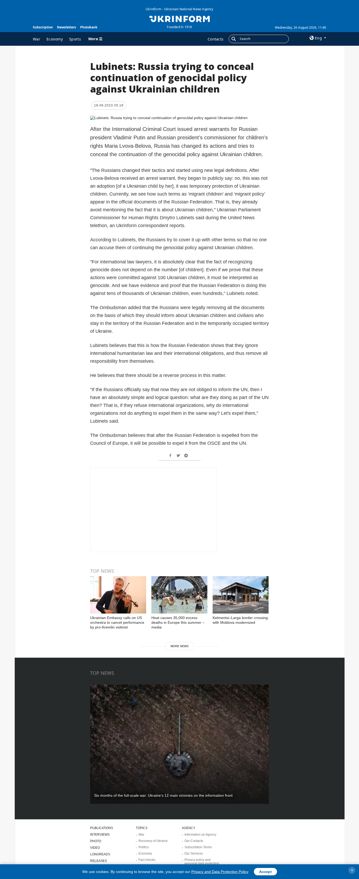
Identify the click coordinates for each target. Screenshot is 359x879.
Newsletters (66, 27)
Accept (265, 872)
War (36, 39)
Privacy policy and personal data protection (201, 861)
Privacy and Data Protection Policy (219, 872)
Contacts (215, 39)
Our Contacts (193, 841)
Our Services (193, 853)
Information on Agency (200, 834)
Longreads (100, 854)
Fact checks (147, 860)
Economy (55, 39)
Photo (95, 841)
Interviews (100, 834)
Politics (144, 847)
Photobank (88, 27)
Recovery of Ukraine (153, 841)
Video (95, 848)
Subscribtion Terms (198, 847)
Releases (98, 861)
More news (179, 646)
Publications (101, 828)
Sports (75, 39)
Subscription (43, 27)
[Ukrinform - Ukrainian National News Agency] (179, 18)
